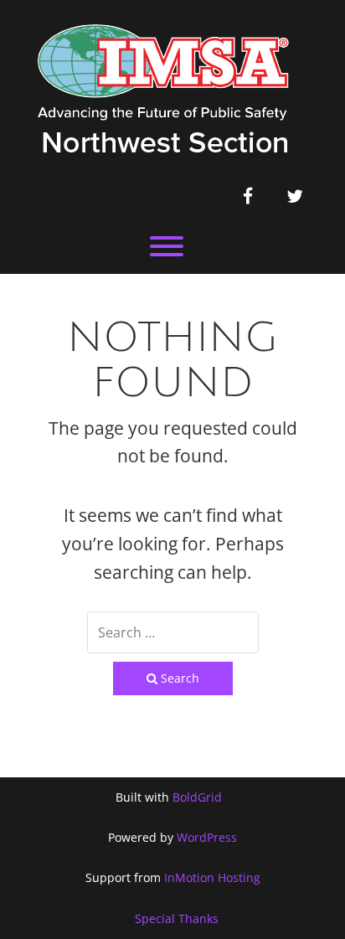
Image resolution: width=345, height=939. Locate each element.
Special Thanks (177, 918)
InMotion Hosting (212, 877)
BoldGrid (197, 797)
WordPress (207, 837)
